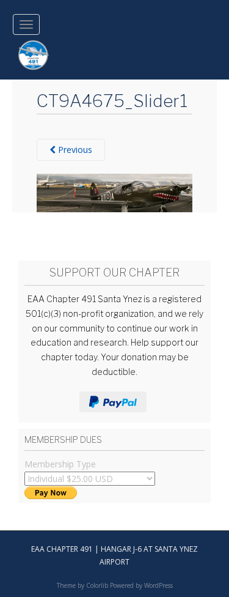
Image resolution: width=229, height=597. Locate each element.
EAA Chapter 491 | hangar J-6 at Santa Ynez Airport (114, 555)
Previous (74, 149)
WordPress (158, 585)
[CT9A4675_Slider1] (114, 192)
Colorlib (97, 585)
